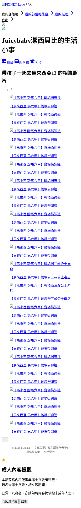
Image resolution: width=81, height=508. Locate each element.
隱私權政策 (33, 451)
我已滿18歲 (10, 501)
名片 (38, 62)
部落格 (24, 62)
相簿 (10, 62)
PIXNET (25, 447)
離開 (24, 501)
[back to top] (5, 439)
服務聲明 (49, 451)
